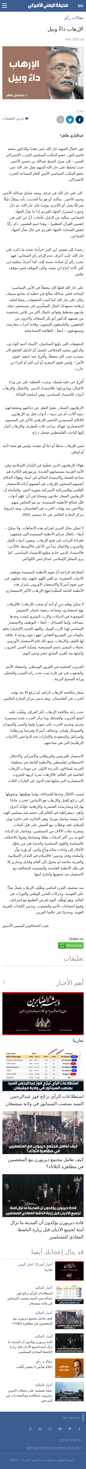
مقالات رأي (74, 17)
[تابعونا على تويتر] (70, 1429)
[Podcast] (30, 1429)
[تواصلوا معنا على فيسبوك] (80, 1429)
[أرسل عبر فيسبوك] (80, 120)
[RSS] (40, 1429)
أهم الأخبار (70, 982)
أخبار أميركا (44, 1264)
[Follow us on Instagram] (50, 1429)
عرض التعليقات (13, 118)
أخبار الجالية (43, 1288)
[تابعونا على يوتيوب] (60, 1429)
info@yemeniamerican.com (53, 1448)
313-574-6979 (69, 1440)
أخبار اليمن (26, 1264)
